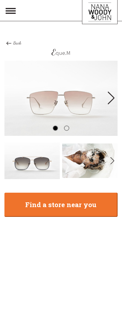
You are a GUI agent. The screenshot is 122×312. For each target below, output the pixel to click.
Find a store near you (61, 204)
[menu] (10, 10)
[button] (111, 98)
